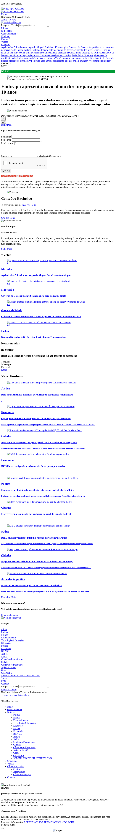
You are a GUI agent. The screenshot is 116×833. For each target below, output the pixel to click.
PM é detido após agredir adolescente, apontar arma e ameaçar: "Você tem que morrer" (69, 60)
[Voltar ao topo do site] (2, 783)
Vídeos (5, 42)
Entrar (4, 14)
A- (3, 119)
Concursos (12, 761)
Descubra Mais (8, 597)
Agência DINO (8, 667)
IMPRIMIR (6, 124)
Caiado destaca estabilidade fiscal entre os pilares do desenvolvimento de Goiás (54, 50)
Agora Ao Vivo (8, 19)
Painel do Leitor (8, 689)
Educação (6, 643)
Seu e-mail (6, 140)
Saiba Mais (6, 249)
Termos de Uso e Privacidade (15, 695)
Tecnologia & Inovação (12, 640)
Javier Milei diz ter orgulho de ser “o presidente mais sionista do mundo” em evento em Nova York (54, 56)
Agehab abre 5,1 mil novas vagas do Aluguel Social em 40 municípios (34, 47)
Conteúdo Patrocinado (12, 659)
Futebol (5, 39)
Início (4, 28)
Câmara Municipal (22, 774)
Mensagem (6, 156)
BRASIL (5, 651)
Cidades (5, 662)
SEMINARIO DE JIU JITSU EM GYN (20, 675)
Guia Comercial (9, 33)
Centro (16, 769)
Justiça (4, 654)
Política (4, 632)
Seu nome (6, 136)
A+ (3, 122)
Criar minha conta (9, 615)
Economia (6, 648)
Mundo (4, 635)
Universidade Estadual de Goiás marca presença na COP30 (72, 52)
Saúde (4, 656)
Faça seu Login (29, 205)
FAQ (3, 681)
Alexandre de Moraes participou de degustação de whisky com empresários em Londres (57, 54)
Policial (4, 645)
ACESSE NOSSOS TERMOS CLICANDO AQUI (49, 822)
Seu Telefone (7, 143)
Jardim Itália (19, 771)
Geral (3, 670)
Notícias (5, 36)
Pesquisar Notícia (9, 25)
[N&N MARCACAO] (12, 9)
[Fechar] (2, 828)
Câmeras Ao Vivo (15, 766)
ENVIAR (6, 171)
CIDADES (6, 673)
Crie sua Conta (8, 218)
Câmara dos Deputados (12, 664)
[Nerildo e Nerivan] (11, 22)
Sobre (4, 678)
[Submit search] (48, 26)
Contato (5, 44)
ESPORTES (7, 31)
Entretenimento (8, 637)
